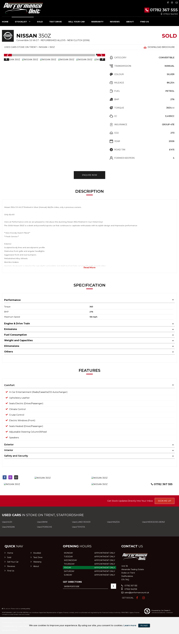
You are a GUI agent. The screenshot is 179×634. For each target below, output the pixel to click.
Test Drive (55, 21)
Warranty (97, 21)
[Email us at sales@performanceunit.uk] (176, 2)
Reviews (115, 21)
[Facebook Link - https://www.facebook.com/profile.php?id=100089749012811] (168, 2)
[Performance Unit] (23, 8)
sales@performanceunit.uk (136, 592)
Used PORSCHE (44, 527)
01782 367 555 (164, 9)
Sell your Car (76, 21)
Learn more (130, 625)
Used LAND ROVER (81, 522)
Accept (144, 625)
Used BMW (42, 522)
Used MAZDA (113, 522)
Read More (90, 267)
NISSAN (43, 47)
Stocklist (21, 21)
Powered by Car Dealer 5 (160, 610)
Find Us (144, 21)
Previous (6, 59)
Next (103, 59)
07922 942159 (170, 14)
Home (5, 21)
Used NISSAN (8, 527)
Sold (40, 21)
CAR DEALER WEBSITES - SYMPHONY (162, 612)
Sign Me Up (164, 501)
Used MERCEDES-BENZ (153, 522)
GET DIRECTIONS (72, 582)
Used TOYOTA (78, 527)
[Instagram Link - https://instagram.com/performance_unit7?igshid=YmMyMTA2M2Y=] (172, 2)
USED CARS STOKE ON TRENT (20, 47)
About (130, 21)
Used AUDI (7, 522)
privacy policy (25, 608)
